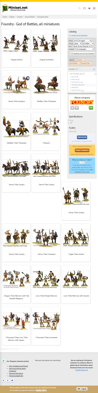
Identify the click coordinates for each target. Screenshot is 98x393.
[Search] (79, 8)
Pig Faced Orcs (76, 82)
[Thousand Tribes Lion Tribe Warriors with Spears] (16, 335)
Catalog (12, 17)
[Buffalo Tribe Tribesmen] (46, 99)
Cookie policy (41, 390)
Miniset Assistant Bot (16, 376)
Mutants (47, 143)
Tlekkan (73, 87)
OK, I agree (82, 389)
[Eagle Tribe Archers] (76, 251)
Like (82, 162)
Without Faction (76, 90)
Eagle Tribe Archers (76, 254)
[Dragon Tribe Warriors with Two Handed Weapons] (16, 293)
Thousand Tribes (42, 17)
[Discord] (12, 382)
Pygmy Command (46, 59)
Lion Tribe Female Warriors (46, 296)
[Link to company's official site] (72, 109)
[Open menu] (94, 8)
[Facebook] (8, 382)
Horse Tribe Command (46, 254)
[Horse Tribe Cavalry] (16, 182)
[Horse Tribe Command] (46, 251)
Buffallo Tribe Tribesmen (16, 143)
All (70, 120)
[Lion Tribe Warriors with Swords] (76, 293)
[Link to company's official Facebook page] (77, 109)
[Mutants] (46, 140)
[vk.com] (3, 382)
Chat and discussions (16, 373)
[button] (84, 8)
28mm (71, 131)
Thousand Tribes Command (46, 337)
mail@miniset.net (81, 370)
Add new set (82, 137)
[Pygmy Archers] (16, 57)
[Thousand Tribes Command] (46, 335)
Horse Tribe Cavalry (16, 184)
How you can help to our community (47, 360)
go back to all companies (79, 35)
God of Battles (30, 17)
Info (91, 108)
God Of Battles (73, 63)
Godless (73, 77)
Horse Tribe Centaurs (17, 101)
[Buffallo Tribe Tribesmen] (16, 140)
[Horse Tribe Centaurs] (16, 99)
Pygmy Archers (17, 59)
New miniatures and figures (18, 366)
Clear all (72, 60)
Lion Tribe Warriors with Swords (76, 296)
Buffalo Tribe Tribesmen (47, 101)
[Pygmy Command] (46, 57)
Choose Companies (82, 150)
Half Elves (74, 79)
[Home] (15, 8)
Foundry (20, 17)
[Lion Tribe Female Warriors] (46, 293)
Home (5, 17)
